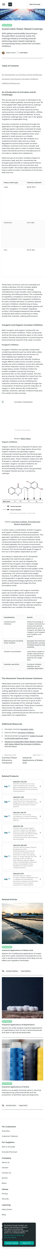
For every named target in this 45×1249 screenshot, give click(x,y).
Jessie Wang (11, 53)
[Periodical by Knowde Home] (10, 4)
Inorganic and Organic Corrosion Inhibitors (20, 79)
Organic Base (23, 1105)
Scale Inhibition (25, 971)
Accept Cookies (12, 1243)
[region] (19, 1235)
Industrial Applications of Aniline (15, 1087)
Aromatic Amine (11, 1105)
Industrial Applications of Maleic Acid (32, 760)
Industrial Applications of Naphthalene (18, 1025)
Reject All (27, 1243)
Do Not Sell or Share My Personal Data (14, 1236)
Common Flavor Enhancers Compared (9, 760)
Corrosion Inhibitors (26, 733)
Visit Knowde (34, 4)
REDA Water (26, 439)
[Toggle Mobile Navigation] (3, 4)
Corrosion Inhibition (12, 971)
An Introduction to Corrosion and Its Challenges (22, 75)
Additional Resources (11, 83)
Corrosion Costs (26, 729)
